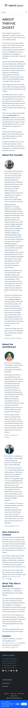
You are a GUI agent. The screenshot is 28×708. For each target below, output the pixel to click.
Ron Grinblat (8, 171)
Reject (17, 704)
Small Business (6, 683)
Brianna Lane (8, 363)
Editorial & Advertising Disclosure (14, 698)
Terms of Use (20, 693)
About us (6, 693)
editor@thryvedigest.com (9, 643)
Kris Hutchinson (9, 456)
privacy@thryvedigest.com (10, 647)
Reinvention (5, 686)
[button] (26, 12)
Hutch (6, 470)
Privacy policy (14, 696)
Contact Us (13, 693)
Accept (24, 704)
